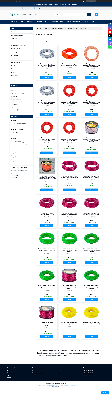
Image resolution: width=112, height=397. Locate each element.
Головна (14, 21)
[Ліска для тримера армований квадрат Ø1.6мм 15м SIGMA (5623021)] (91, 53)
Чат (106, 392)
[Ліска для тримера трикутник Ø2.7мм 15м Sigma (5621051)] (91, 312)
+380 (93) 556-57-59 (88, 372)
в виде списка (101, 41)
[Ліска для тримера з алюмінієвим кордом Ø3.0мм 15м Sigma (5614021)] (46, 90)
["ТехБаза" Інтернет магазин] (15, 17)
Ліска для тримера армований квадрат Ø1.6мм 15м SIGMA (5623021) (91, 65)
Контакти (9, 377)
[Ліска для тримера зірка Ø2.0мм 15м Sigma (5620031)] (91, 166)
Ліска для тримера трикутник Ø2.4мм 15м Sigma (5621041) (69, 323)
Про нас (39, 21)
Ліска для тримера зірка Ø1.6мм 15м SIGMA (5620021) (69, 176)
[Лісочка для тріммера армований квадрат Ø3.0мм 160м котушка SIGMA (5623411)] (46, 166)
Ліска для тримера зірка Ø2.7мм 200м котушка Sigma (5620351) (69, 287)
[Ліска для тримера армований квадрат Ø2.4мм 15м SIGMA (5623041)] (91, 90)
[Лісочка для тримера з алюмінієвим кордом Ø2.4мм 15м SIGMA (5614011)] (46, 53)
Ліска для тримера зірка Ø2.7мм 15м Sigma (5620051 (69, 213)
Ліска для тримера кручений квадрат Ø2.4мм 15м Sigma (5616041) (91, 250)
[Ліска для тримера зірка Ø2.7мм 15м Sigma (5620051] (69, 203)
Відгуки (47, 21)
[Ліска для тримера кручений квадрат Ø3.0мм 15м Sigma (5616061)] (91, 275)
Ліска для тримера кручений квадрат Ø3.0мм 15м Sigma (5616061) (91, 287)
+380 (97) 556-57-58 (88, 370)
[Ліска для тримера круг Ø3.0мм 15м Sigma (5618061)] (69, 53)
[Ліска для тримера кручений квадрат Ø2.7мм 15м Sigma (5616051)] (46, 275)
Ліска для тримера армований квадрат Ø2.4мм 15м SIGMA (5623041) (91, 102)
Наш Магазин (15, 69)
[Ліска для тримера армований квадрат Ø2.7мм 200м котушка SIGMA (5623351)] (91, 127)
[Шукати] (89, 14)
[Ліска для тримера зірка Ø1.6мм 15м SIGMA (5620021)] (69, 166)
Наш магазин (10, 372)
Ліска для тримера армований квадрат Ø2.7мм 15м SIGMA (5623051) (47, 139)
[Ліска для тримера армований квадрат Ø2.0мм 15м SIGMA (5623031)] (69, 90)
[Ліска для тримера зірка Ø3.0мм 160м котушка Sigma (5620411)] (46, 312)
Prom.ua (64, 383)
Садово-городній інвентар (70, 28)
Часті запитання (15, 75)
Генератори (14, 52)
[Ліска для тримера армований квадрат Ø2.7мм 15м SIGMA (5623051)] (46, 127)
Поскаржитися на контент (56, 385)
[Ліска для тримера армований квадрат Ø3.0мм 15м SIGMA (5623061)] (69, 127)
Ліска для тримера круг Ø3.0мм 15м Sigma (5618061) (69, 64)
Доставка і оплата (16, 58)
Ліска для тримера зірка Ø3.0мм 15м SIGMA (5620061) (91, 213)
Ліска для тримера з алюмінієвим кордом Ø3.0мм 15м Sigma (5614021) (47, 102)
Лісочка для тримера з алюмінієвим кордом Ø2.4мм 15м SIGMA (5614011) (47, 65)
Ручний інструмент (57, 28)
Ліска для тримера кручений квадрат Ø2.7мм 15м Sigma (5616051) (47, 287)
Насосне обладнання (17, 35)
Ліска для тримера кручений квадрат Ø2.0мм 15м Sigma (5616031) (69, 250)
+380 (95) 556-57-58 (88, 375)
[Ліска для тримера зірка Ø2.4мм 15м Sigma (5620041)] (46, 203)
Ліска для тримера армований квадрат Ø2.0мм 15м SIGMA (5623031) (69, 102)
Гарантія (86, 21)
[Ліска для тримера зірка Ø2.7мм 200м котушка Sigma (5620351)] (69, 275)
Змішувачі (14, 38)
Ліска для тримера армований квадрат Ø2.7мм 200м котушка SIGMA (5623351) (91, 139)
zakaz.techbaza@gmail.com (20, 170)
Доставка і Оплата (58, 21)
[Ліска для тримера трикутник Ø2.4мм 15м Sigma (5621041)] (69, 312)
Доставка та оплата (37, 370)
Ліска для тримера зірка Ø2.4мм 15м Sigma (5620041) (47, 213)
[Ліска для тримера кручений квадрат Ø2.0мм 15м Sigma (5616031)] (69, 238)
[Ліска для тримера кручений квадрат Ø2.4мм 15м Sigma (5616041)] (91, 238)
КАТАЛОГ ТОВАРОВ (45, 28)
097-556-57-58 (72, 4)
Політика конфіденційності (69, 385)
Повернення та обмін (74, 21)
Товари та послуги (26, 21)
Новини (13, 72)
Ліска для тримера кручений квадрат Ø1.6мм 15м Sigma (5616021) (47, 250)
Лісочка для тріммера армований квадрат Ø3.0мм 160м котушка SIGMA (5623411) (47, 177)
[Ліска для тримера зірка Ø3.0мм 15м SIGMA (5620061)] (91, 203)
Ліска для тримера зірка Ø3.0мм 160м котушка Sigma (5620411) (47, 324)
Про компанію (15, 55)
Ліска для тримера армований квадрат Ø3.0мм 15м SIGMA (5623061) (69, 139)
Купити (47, 77)
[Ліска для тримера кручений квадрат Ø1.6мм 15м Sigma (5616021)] (46, 238)
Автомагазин (14, 42)
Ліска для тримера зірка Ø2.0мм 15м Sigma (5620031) (91, 176)
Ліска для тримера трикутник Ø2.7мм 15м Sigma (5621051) (91, 323)
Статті (13, 79)
